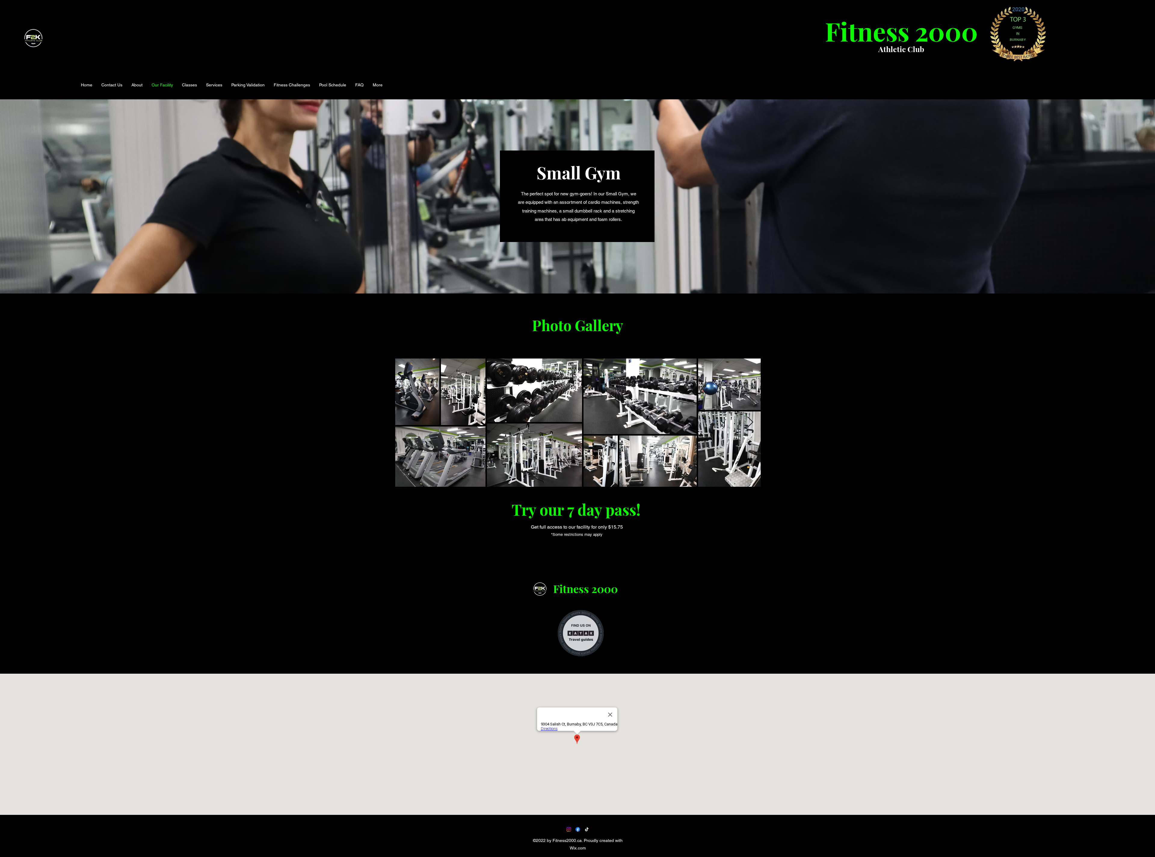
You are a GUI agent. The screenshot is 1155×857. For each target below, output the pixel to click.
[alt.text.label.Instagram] (569, 829)
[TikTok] (587, 829)
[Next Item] (750, 422)
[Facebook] (578, 829)
